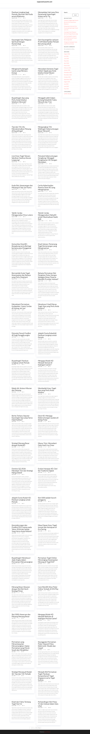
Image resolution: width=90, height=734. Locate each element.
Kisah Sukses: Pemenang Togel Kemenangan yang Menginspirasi (47, 246)
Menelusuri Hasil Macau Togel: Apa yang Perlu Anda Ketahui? (48, 306)
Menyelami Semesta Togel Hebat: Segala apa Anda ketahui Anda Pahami (48, 71)
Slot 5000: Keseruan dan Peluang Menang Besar (21, 615)
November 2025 (68, 74)
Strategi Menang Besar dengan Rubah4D (20, 444)
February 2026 (67, 68)
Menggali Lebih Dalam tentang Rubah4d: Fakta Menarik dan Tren (47, 100)
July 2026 (66, 56)
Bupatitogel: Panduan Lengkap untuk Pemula (20, 362)
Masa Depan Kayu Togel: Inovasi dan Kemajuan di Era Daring (47, 527)
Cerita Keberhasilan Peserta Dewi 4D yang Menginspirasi (46, 187)
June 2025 (66, 86)
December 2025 (68, 72)
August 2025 (67, 81)
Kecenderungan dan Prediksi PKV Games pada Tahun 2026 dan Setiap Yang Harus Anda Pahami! (22, 528)
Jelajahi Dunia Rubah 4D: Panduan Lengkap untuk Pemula (21, 500)
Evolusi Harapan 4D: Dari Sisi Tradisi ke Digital (47, 470)
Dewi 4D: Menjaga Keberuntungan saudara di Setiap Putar (48, 418)
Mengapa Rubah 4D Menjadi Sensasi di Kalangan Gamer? (45, 363)
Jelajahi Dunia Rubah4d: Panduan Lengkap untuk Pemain (47, 335)
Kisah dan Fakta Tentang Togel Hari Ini (21, 703)
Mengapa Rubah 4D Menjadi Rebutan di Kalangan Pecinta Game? (47, 616)
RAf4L (20, 45)
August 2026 (67, 54)
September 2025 (68, 79)
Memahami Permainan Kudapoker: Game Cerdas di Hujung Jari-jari (22, 306)
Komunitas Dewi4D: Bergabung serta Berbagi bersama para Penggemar (21, 246)
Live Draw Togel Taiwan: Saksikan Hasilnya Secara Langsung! (21, 158)
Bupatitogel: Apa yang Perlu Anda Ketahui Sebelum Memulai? (20, 100)
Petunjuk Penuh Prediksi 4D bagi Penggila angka (21, 334)
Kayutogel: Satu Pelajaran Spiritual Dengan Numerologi (21, 42)
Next (39, 728)
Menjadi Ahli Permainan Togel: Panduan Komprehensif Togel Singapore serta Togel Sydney (47, 676)
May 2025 (66, 88)
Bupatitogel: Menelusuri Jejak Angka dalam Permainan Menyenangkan (22, 560)
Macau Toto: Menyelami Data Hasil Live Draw (47, 444)
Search (65, 12)
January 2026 (67, 70)
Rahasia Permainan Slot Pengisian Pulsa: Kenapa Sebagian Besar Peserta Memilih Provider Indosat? (48, 276)
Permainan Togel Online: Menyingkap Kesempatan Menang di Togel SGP (48, 560)
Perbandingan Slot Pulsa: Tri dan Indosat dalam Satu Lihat (48, 704)
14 (36, 728)
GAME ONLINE (68, 93)
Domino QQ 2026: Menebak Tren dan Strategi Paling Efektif (22, 471)
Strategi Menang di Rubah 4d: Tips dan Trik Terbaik (22, 673)
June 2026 (66, 58)
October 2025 (67, 77)
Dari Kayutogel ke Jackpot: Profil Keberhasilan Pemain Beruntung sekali (48, 42)
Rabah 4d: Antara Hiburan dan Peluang (22, 389)
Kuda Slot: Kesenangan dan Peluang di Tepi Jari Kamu (22, 186)
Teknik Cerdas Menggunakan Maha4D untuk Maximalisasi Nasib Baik (48, 216)
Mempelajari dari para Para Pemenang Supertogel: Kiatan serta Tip (48, 14)
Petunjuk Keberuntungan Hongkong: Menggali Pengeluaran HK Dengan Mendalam (48, 159)
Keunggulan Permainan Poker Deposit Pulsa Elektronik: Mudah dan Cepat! (47, 645)
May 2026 (66, 61)
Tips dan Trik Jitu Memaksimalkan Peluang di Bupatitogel (21, 129)
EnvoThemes (47, 732)
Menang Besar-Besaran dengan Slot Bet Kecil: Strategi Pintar (21, 589)
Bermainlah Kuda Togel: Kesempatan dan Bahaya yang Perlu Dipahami (21, 275)
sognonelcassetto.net (44, 2)
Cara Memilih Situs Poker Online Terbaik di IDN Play (48, 588)
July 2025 (66, 84)
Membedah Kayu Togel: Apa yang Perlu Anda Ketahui (47, 390)
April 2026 (66, 63)
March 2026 (67, 65)
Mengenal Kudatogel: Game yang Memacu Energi (20, 71)
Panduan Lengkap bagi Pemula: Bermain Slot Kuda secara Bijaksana (22, 14)
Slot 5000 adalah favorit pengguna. (47, 499)
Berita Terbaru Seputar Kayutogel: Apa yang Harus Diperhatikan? (22, 418)
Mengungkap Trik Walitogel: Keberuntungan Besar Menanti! (48, 129)
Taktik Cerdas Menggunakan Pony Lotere (22, 214)
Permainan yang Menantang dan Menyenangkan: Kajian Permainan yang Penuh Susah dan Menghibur (21, 646)
